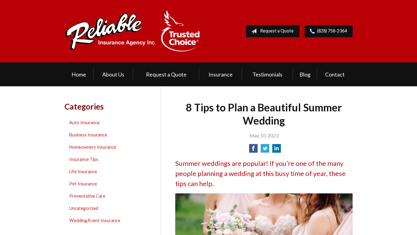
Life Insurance (83, 171)
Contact (335, 74)
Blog (304, 74)
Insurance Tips (83, 159)
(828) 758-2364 (332, 30)
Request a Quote (277, 30)
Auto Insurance (84, 122)
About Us (113, 74)
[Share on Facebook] (253, 150)
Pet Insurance (83, 183)
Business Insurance (88, 134)
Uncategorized (83, 208)
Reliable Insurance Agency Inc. (132, 31)
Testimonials (267, 74)
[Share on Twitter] (265, 150)
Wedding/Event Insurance (94, 220)
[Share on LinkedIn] (276, 150)
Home (78, 74)
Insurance (221, 74)
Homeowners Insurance (92, 147)
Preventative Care (87, 196)
